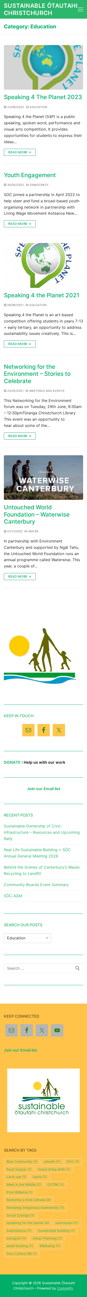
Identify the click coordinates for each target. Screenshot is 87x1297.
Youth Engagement (30, 175)
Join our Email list (43, 788)
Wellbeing (50, 1246)
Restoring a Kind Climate (29, 1200)
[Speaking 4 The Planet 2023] (43, 67)
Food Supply (19, 1169)
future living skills (54, 1169)
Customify (65, 1288)
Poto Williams (19, 1192)
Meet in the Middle (24, 1184)
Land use (16, 1177)
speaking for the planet (28, 1223)
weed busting (20, 1246)
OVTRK (55, 1184)
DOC (73, 1161)
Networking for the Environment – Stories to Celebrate (37, 373)
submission (66, 1223)
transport (16, 1238)
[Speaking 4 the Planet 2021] (43, 265)
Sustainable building (56, 1230)
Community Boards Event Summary (36, 884)
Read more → (19, 152)
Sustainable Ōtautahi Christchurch (41, 9)
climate (52, 1161)
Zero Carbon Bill (22, 1253)
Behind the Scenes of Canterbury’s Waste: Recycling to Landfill (42, 870)
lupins (40, 1177)
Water (33, 531)
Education (38, 107)
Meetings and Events (47, 391)
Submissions (19, 1230)
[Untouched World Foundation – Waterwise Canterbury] (43, 477)
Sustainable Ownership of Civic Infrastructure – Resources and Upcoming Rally (42, 832)
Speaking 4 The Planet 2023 (43, 97)
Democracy (39, 185)
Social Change (20, 1215)
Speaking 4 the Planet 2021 (41, 295)
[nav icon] (80, 9)
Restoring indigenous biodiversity (35, 1207)
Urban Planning (47, 1238)
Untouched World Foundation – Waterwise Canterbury (37, 514)
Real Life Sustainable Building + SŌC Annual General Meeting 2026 (37, 852)
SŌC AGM (13, 895)
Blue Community (22, 1161)
